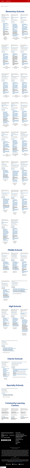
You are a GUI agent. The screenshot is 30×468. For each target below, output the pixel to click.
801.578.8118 (3, 259)
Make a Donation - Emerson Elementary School (25, 59)
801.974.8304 (22, 167)
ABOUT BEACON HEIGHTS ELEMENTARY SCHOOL (15, 38)
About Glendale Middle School (24, 275)
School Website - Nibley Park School (5, 170)
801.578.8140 (3, 226)
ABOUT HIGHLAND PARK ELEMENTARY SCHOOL (6, 125)
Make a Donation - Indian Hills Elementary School (16, 116)
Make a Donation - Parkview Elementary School (25, 175)
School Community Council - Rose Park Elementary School (5, 201)
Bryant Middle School (4, 255)
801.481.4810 (12, 259)
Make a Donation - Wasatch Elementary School (25, 204)
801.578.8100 (3, 20)
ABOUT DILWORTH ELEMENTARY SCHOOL (6, 67)
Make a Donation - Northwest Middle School (19, 290)
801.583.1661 (3, 315)
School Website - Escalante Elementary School (15, 83)
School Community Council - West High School (9, 348)
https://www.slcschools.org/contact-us (17, 461)
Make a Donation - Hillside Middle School (6, 294)
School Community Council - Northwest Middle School (20, 289)
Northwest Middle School (15, 282)
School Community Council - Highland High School (15, 320)
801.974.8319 (22, 259)
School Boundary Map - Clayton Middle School (16, 269)
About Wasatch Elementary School (24, 212)
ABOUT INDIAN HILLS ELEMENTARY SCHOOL (15, 124)
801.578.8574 (22, 317)
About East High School (5, 328)
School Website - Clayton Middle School (16, 262)
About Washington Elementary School (5, 242)
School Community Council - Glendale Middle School (24, 265)
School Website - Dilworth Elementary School (5, 54)
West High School (4, 341)
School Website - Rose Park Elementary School (6, 199)
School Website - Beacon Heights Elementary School (15, 25)
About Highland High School (15, 328)
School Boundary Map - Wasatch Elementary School (25, 209)
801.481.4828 (3, 287)
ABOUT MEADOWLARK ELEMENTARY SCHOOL (7, 155)
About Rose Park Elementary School (5, 211)
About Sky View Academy (6, 396)
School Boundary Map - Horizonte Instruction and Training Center (25, 330)
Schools (2, 6)
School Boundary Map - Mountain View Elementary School (16, 151)
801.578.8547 (13, 286)
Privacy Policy (18, 432)
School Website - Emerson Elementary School (25, 54)
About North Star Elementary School (14, 183)
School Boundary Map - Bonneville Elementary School (25, 34)
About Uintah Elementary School (15, 213)
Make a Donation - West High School (8, 349)
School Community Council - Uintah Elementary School (15, 203)
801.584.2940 (12, 197)
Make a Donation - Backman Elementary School (6, 29)
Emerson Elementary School (24, 47)
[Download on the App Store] (21, 464)
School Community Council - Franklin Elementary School (24, 85)
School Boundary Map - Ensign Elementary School (6, 92)
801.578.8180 (22, 108)
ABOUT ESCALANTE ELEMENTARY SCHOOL (16, 96)
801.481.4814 (12, 21)
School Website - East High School (6, 318)
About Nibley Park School (5, 180)
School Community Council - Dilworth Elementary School (5, 57)
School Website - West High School (8, 347)
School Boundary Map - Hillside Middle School (6, 297)
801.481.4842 (3, 167)
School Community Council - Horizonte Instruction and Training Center (24, 323)
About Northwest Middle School (17, 293)
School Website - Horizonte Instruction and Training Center (25, 320)
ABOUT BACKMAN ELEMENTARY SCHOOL (5, 38)
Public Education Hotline (20, 434)
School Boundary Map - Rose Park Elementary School (6, 207)
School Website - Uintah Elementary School (15, 200)
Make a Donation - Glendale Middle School (24, 267)
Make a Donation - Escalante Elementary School (15, 88)
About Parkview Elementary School (24, 183)
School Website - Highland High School (15, 318)
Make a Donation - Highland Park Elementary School (5, 117)
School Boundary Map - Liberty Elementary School (25, 121)
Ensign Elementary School (5, 76)
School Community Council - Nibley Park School (6, 172)
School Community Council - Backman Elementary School (6, 26)
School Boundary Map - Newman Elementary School (25, 151)
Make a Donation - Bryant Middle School (6, 266)
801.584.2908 (12, 109)
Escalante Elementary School (15, 76)
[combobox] (3, 467)
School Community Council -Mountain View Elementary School (15, 143)
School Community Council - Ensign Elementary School (5, 85)
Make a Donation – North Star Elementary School (15, 175)
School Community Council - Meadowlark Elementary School (6, 144)
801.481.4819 (22, 51)
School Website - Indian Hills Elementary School (16, 111)
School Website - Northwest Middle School (19, 288)
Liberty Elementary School (24, 105)
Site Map (17, 440)
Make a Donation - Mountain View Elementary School (15, 146)
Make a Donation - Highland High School (15, 322)
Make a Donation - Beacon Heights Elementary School (15, 30)
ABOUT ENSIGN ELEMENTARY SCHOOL (6, 96)
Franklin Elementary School (24, 76)
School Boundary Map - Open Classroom (6, 376)
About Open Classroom (5, 379)
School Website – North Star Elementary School (16, 171)
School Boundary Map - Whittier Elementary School (16, 238)
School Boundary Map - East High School (6, 325)
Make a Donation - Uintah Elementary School (15, 205)
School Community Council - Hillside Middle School (6, 292)
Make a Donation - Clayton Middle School (16, 266)
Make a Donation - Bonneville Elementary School (25, 29)
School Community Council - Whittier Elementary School (15, 231)
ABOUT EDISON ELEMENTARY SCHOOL (15, 67)
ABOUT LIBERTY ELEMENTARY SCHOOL (25, 124)
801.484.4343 (12, 315)
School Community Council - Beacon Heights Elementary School (15, 27)
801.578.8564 (22, 196)
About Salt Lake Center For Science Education (19, 377)
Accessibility (18, 442)
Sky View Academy (4, 389)
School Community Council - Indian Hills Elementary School (15, 114)
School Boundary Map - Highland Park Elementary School (6, 122)
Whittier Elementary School (14, 222)
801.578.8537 (22, 138)
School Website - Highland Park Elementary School (5, 112)
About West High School (6, 352)
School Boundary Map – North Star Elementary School (15, 180)
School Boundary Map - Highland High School (16, 325)
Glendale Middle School (24, 255)
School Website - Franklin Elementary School (24, 83)
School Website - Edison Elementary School (15, 54)
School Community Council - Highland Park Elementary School (6, 115)
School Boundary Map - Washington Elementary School (6, 239)
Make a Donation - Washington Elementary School (5, 234)
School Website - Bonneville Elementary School (25, 25)
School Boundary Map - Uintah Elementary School (16, 210)
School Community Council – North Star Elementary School (15, 173)
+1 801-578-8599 (7, 437)
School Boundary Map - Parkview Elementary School (25, 180)
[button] (2, 1)
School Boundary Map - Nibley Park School (6, 177)
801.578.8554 (3, 196)
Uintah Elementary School (14, 193)
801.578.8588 (12, 416)
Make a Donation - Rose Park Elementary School (6, 203)
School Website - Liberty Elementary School (24, 112)
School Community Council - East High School (5, 320)
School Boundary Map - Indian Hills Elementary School (16, 121)
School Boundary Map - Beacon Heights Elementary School (16, 35)
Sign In (17, 443)
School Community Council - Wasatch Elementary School (24, 202)
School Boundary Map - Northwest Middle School (19, 291)
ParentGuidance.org (19, 439)
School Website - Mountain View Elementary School (15, 141)
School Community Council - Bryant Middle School (6, 264)
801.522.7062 (3, 393)
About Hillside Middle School (6, 300)
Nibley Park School (4, 164)
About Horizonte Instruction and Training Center (24, 334)
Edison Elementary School (14, 47)
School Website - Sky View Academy (8, 394)
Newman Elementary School (24, 134)
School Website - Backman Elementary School (6, 24)
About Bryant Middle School (5, 272)
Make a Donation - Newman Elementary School (24, 146)
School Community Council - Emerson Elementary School (24, 57)
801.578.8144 (3, 367)
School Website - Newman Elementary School (24, 141)
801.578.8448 (12, 168)
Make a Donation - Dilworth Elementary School (5, 59)
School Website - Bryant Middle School (6, 262)
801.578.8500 (3, 345)
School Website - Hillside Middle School (6, 290)
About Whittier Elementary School (15, 242)
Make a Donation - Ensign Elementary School (5, 88)
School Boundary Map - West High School (8, 350)
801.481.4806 (3, 51)
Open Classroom (4, 363)
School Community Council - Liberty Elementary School (24, 114)
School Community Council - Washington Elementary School (6, 232)
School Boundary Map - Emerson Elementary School (25, 64)
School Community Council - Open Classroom (5, 371)
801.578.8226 (13, 366)
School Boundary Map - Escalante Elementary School (16, 92)
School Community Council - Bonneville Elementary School (25, 27)
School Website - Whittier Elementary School (15, 229)
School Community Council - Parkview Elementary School (24, 173)
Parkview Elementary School (24, 164)
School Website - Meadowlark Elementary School (6, 142)
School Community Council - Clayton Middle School (15, 264)
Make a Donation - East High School (6, 322)
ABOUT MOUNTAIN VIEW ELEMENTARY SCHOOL (15, 154)
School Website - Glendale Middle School (24, 262)
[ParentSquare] (8, 464)
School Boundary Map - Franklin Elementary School (25, 92)
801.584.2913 (22, 21)
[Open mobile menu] (28, 1)
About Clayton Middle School (15, 272)
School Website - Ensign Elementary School (5, 83)
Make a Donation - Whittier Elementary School (15, 234)
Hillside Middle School (5, 283)
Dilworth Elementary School (5, 47)
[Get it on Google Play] (15, 464)
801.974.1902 (3, 416)
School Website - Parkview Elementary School (25, 171)
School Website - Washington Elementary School (5, 230)
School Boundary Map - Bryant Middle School (6, 269)
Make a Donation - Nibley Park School (5, 174)
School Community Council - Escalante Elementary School (15, 85)
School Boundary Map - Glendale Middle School (25, 272)
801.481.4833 (3, 109)
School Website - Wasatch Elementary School (25, 199)
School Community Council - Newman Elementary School (24, 144)
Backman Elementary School (5, 17)
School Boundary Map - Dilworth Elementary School (6, 64)
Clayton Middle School (14, 255)
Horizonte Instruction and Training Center (24, 313)
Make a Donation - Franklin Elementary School (24, 88)
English (3, 467)
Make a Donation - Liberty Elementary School (24, 116)
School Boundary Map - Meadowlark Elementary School (6, 147)
